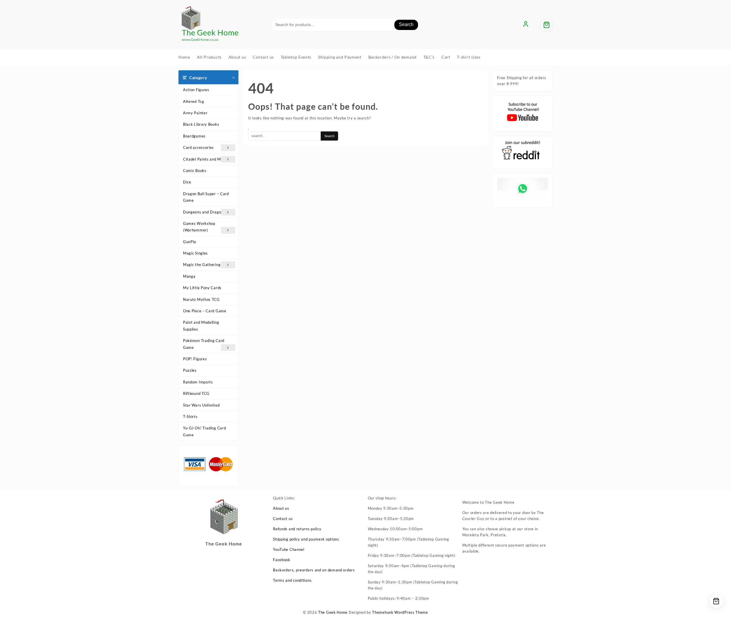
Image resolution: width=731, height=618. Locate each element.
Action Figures (196, 89)
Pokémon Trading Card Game (203, 343)
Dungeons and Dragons (204, 212)
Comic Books (194, 170)
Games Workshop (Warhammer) (199, 226)
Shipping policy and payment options (306, 539)
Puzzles (190, 370)
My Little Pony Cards (202, 287)
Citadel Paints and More (205, 159)
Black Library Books (201, 124)
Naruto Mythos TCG (201, 299)
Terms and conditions (292, 580)
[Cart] (546, 24)
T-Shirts (190, 416)
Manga (189, 276)
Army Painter (195, 113)
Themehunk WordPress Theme (400, 612)
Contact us (283, 518)
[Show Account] (525, 25)
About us (281, 508)
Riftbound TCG (196, 393)
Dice (187, 182)
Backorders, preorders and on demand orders (314, 570)
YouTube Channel (288, 549)
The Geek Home (333, 612)
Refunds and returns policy (297, 529)
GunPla (189, 241)
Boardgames (194, 136)
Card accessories (198, 147)
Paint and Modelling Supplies (201, 325)
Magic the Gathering (201, 264)
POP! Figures (195, 359)
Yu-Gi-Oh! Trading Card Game (204, 431)
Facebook (281, 559)
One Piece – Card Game (204, 311)
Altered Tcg (193, 101)
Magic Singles (195, 253)
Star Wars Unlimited (201, 405)
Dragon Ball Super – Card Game (206, 197)
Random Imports (198, 382)
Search (406, 24)
